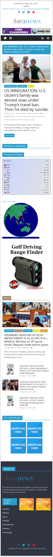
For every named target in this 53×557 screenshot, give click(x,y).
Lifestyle (5, 520)
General (18, 331)
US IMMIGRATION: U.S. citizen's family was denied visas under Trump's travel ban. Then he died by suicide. (24, 116)
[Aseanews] (5, 38)
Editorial (5, 513)
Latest (31, 86)
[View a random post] (48, 38)
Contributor (22, 113)
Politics (43, 331)
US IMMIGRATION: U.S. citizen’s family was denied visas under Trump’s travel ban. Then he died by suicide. (26, 100)
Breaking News (10, 86)
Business (5, 528)
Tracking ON (24, 238)
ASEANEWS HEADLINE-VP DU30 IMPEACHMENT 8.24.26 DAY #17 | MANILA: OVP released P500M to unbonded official (33, 385)
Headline (5, 509)
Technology (7, 532)
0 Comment (34, 113)
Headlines (22, 86)
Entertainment (8, 524)
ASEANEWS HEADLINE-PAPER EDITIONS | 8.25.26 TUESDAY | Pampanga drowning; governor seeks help (32, 401)
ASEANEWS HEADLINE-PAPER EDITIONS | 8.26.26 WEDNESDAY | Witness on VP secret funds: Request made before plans (34, 369)
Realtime (16, 238)
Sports (5, 517)
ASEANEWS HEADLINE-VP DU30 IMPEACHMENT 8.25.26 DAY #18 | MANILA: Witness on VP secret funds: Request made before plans (26, 339)
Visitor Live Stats (9, 201)
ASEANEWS (9, 331)
